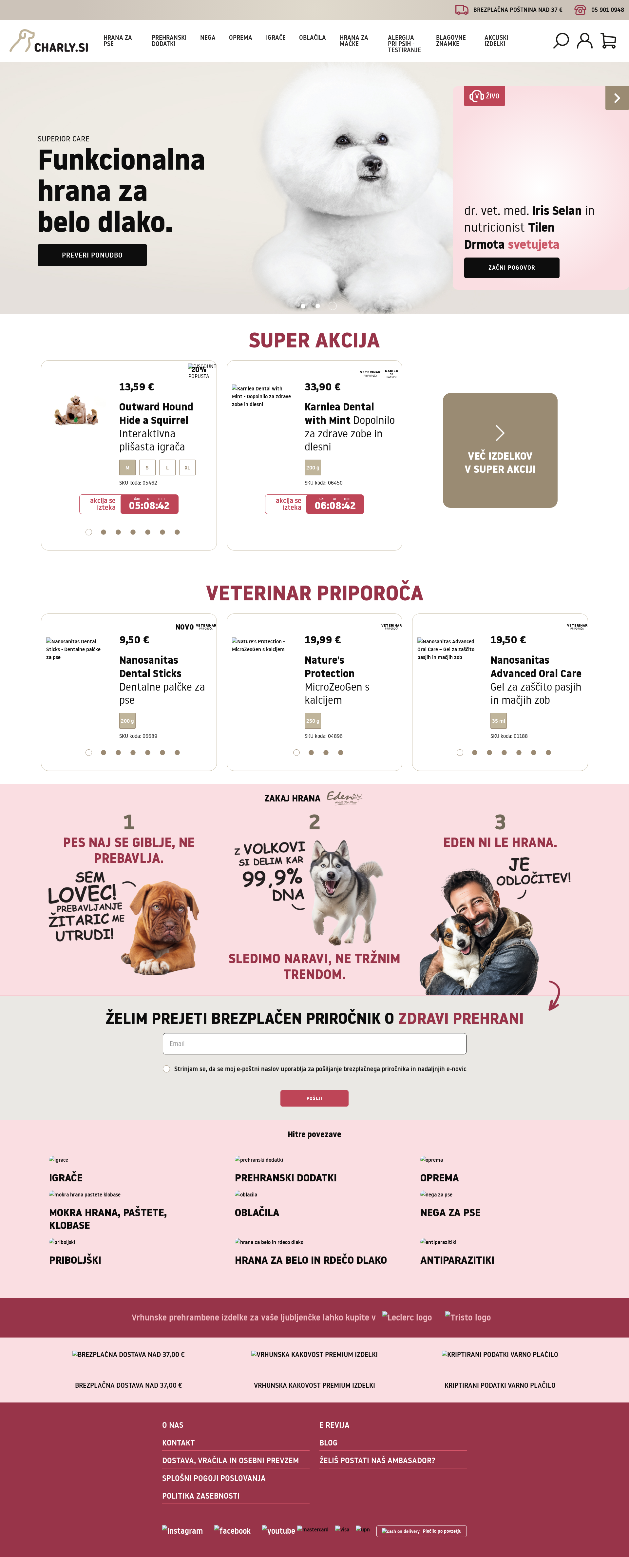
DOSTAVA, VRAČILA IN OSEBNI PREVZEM (230, 1460)
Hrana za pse (118, 40)
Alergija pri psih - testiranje (404, 43)
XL (187, 467)
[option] (314, 188)
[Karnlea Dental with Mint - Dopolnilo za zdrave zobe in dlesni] (263, 413)
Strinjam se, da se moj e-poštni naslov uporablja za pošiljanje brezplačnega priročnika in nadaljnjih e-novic (320, 1069)
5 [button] (151, 533)
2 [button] (317, 306)
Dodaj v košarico (129, 550)
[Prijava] (585, 41)
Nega (208, 37)
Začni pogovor (511, 268)
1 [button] (303, 306)
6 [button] (166, 533)
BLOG (328, 1442)
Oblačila (312, 37)
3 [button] (332, 306)
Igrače (276, 37)
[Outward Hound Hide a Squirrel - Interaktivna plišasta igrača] (77, 413)
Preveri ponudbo (92, 255)
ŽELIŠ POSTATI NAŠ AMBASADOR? (377, 1460)
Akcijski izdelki (496, 40)
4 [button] (137, 533)
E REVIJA (334, 1425)
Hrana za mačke (354, 40)
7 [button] (181, 533)
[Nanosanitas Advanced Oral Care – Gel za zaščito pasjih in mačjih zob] (449, 666)
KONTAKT (178, 1442)
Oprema (240, 37)
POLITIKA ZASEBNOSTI (201, 1495)
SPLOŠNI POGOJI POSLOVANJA (214, 1478)
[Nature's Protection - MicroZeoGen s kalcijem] (263, 666)
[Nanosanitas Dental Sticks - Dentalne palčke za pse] (77, 666)
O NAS (172, 1425)
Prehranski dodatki (169, 40)
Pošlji (314, 1098)
